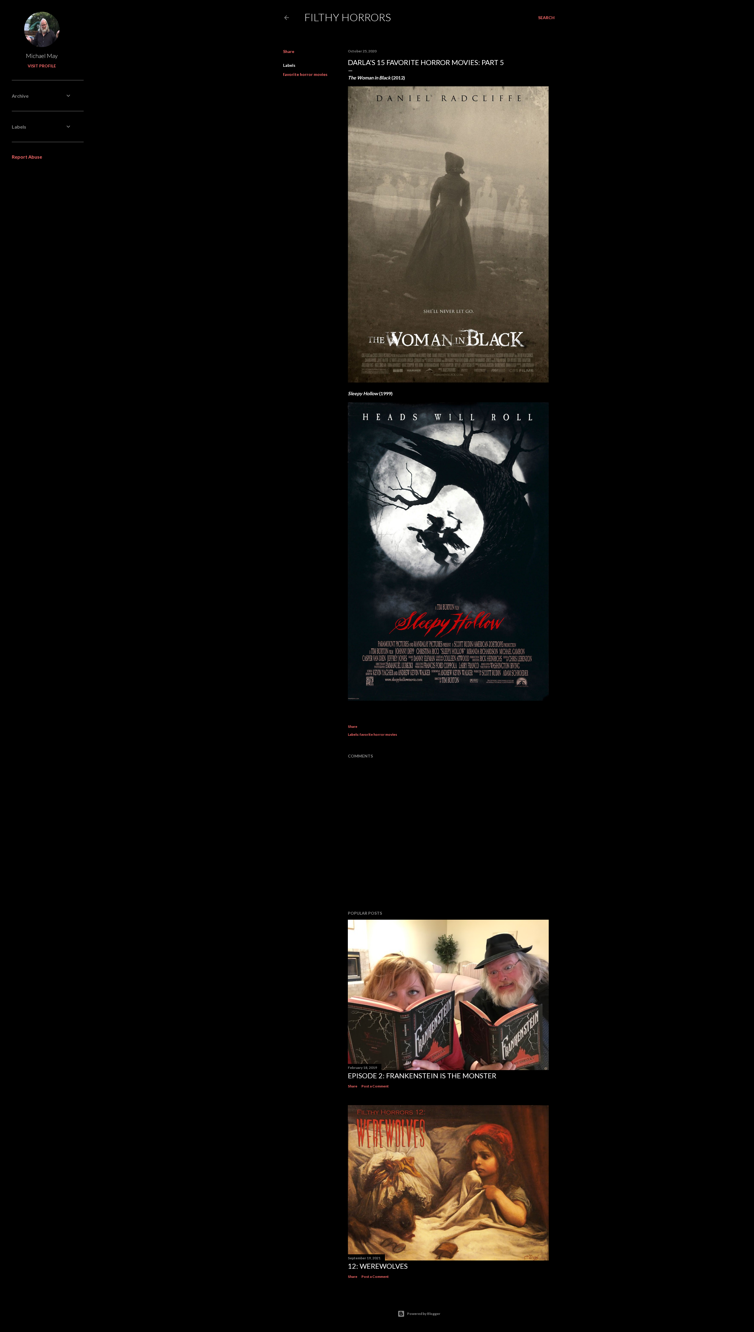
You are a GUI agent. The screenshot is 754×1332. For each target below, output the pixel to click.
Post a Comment (375, 1086)
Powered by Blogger (423, 1313)
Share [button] (288, 51)
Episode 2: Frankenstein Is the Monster (422, 1075)
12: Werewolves (378, 1266)
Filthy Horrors (347, 17)
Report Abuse (27, 157)
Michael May (42, 55)
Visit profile (42, 65)
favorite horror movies (305, 74)
